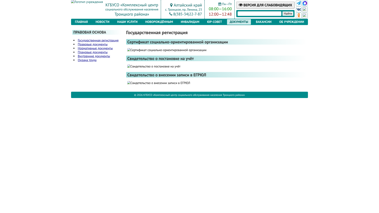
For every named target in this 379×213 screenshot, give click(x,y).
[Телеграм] (299, 3)
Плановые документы (93, 52)
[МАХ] (305, 3)
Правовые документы (93, 44)
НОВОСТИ (102, 22)
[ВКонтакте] (299, 9)
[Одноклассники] (299, 15)
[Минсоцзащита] (305, 15)
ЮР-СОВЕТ (214, 22)
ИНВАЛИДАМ (190, 22)
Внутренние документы (94, 56)
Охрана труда (87, 60)
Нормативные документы (95, 48)
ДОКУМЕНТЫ (239, 22)
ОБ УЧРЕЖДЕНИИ (291, 22)
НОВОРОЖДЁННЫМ (159, 22)
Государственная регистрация (98, 40)
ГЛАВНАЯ (81, 22)
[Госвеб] (305, 9)
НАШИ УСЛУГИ (127, 22)
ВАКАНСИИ (263, 22)
